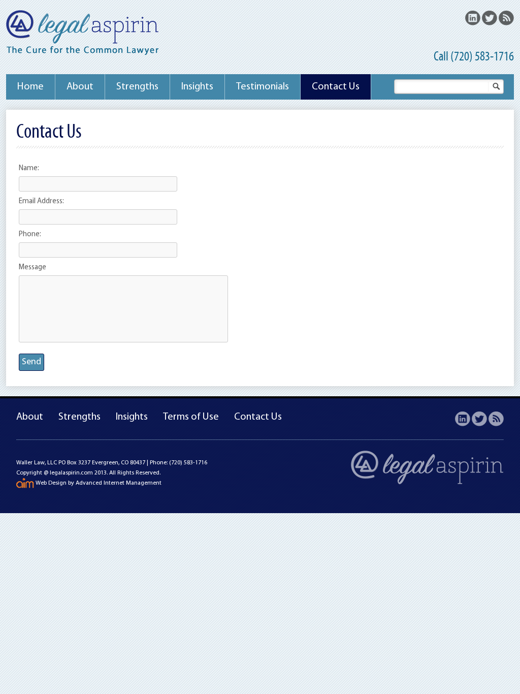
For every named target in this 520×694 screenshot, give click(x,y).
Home (30, 87)
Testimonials (262, 87)
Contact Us (336, 87)
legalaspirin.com (71, 473)
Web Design (51, 483)
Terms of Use (191, 417)
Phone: (30, 234)
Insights (197, 87)
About (80, 87)
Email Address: (41, 201)
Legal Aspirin (82, 33)
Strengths (137, 87)
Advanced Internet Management (118, 483)
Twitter (489, 17)
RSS (506, 17)
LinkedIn (472, 17)
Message (32, 267)
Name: (29, 168)
